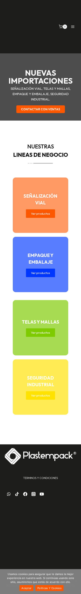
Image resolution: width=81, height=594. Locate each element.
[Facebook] (25, 494)
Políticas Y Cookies (49, 588)
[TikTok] (17, 494)
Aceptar (26, 588)
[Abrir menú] (72, 27)
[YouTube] (42, 494)
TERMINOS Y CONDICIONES (40, 478)
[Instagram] (33, 494)
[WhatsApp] (9, 494)
